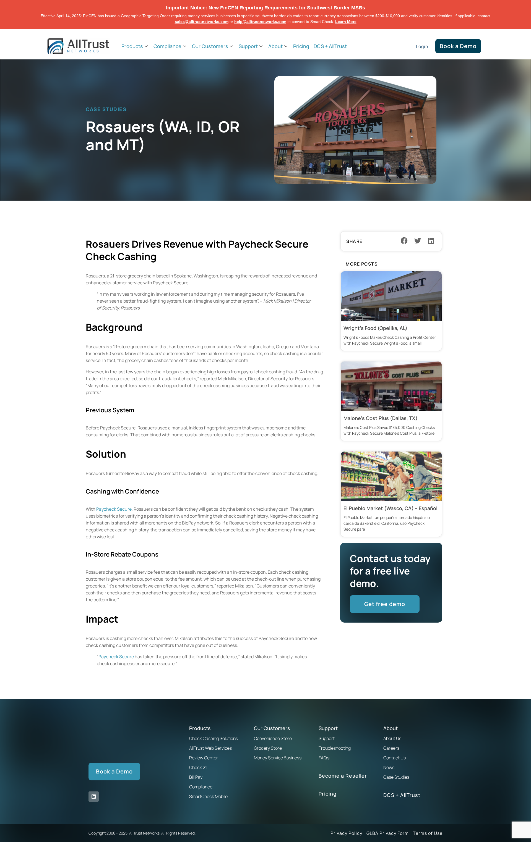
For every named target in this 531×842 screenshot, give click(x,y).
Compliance (167, 46)
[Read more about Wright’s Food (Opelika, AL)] (391, 311)
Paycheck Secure (114, 509)
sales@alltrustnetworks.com (201, 21)
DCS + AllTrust (330, 46)
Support (248, 46)
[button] (404, 240)
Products (132, 46)
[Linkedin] (93, 796)
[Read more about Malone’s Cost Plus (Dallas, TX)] (391, 401)
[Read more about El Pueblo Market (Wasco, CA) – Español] (391, 494)
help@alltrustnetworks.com (260, 21)
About (275, 46)
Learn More (345, 21)
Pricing (301, 46)
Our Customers (210, 46)
